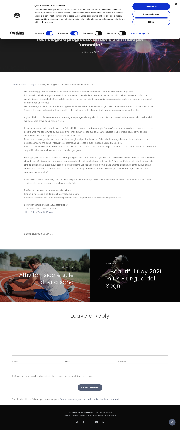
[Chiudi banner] (176, 4)
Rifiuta (151, 22)
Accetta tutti (151, 6)
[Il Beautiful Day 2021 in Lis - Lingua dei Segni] (135, 275)
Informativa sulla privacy (107, 415)
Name (15, 361)
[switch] (74, 33)
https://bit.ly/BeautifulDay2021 (40, 212)
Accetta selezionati (151, 14)
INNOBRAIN (92, 415)
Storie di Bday (27, 84)
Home (15, 84)
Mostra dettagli (138, 33)
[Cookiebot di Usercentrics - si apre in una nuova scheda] (17, 33)
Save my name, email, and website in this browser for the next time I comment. (53, 376)
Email (68, 361)
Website (122, 361)
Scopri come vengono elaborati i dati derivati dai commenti (89, 399)
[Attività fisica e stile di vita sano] (45, 275)
